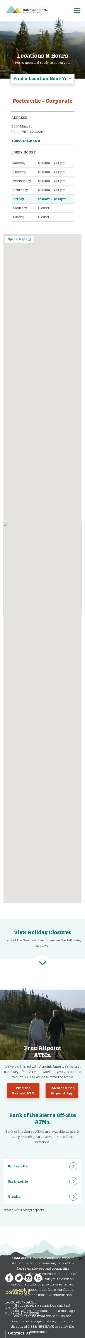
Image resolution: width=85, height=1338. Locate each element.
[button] (42, 963)
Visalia (14, 1196)
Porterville (17, 1166)
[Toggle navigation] (79, 9)
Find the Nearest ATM (23, 1090)
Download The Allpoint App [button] (62, 1090)
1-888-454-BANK (26, 141)
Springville (18, 1181)
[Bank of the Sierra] (26, 9)
